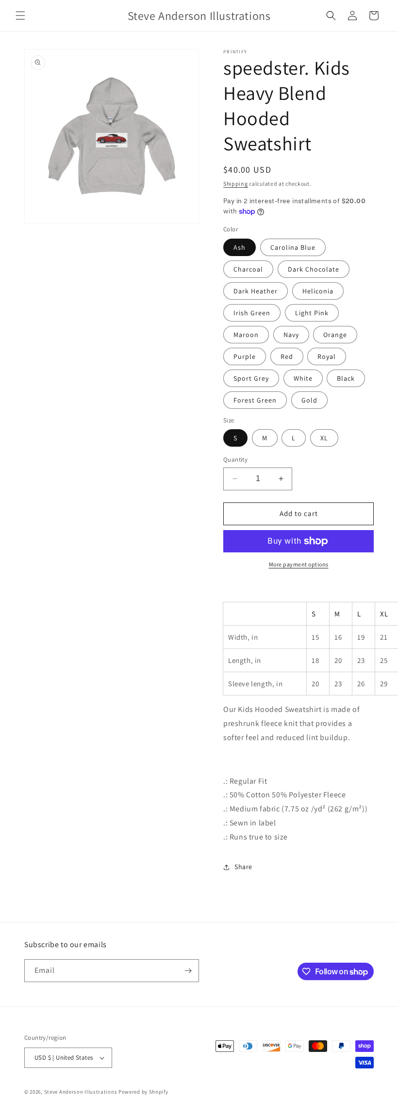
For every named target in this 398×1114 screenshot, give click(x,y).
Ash (239, 247)
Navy (291, 334)
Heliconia (317, 291)
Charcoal (248, 269)
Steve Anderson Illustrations (80, 1091)
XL (324, 438)
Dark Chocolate (313, 269)
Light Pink (312, 312)
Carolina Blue (292, 247)
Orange (335, 334)
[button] (20, 15)
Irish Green (251, 312)
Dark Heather (255, 291)
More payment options (299, 564)
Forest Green (255, 400)
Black (346, 378)
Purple (244, 356)
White (303, 378)
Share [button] (243, 866)
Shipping (235, 183)
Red (287, 356)
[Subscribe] (188, 970)
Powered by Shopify (143, 1091)
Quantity (235, 459)
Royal (326, 356)
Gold (309, 400)
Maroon (246, 334)
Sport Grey (251, 378)
